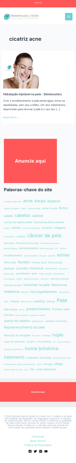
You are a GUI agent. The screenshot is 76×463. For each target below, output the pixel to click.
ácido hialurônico (46, 369)
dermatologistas (28, 248)
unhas (39, 364)
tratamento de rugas (62, 358)
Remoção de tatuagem (17, 335)
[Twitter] (35, 451)
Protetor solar (61, 309)
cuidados (21, 236)
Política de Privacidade (38, 445)
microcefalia (64, 292)
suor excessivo (64, 342)
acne (28, 200)
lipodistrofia (58, 274)
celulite (16, 227)
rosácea (46, 335)
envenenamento (31, 256)
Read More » (10, 118)
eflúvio (63, 248)
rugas (57, 334)
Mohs (6, 301)
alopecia (53, 201)
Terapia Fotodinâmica (13, 349)
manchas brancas (59, 278)
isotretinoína (23, 273)
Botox (63, 208)
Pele (62, 300)
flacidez (24, 262)
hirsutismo (63, 269)
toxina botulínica (41, 348)
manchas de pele (13, 285)
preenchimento (38, 309)
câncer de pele (44, 235)
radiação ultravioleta (56, 321)
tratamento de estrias (38, 357)
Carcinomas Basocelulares (49, 222)
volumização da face (13, 369)
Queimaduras (37, 321)
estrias (63, 254)
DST (57, 248)
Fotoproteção (55, 262)
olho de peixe (27, 301)
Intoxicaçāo (9, 274)
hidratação (37, 268)
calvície (37, 216)
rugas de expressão (14, 341)
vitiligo (58, 364)
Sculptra (31, 341)
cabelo (8, 216)
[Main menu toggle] (68, 16)
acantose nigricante (13, 201)
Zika (32, 369)
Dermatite (9, 243)
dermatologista (10, 248)
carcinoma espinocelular (18, 222)
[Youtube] (46, 451)
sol (54, 342)
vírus (26, 369)
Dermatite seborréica (50, 243)
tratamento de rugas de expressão (19, 364)
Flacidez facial (38, 262)
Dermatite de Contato (27, 243)
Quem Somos (38, 440)
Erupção (43, 256)
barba (23, 208)
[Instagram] (40, 451)
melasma (11, 291)
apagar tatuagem (11, 208)
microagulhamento (43, 292)
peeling (39, 301)
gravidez (22, 268)
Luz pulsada (9, 279)
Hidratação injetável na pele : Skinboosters (32, 94)
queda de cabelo (37, 315)
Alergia (40, 201)
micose (24, 292)
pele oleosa (10, 309)
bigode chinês (34, 208)
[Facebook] (30, 451)
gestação (9, 268)
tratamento (14, 357)
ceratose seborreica (31, 228)
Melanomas (59, 285)
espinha (51, 256)
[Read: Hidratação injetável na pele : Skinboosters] (21, 70)
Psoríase (9, 314)
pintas (22, 309)
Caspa (7, 228)
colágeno (60, 227)
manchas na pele (36, 285)
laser (34, 273)
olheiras (14, 301)
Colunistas (38, 436)
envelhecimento (13, 255)
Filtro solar (10, 262)
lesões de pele (45, 274)
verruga (47, 363)
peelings (50, 301)
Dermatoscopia (46, 248)
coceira (47, 227)
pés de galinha (22, 315)
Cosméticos (9, 236)
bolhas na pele (49, 208)
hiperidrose (51, 268)
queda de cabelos (17, 321)
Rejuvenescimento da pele (24, 327)
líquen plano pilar (31, 279)
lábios (19, 279)
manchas (45, 279)
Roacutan (36, 335)
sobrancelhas (44, 341)
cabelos (22, 215)
